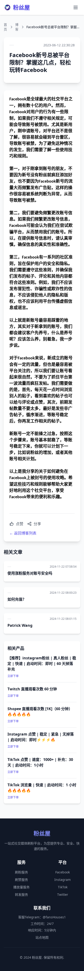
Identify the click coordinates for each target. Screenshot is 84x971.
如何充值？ (16, 599)
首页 (5, 26)
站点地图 (42, 937)
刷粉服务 (21, 872)
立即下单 (13, 676)
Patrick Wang (19, 625)
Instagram (62, 879)
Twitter (62, 894)
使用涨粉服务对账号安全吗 (29, 573)
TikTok (62, 887)
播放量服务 (21, 887)
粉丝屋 (21, 7)
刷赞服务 (21, 879)
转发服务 (21, 894)
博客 (16, 26)
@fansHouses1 (54, 917)
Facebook (62, 872)
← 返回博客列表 (22, 533)
